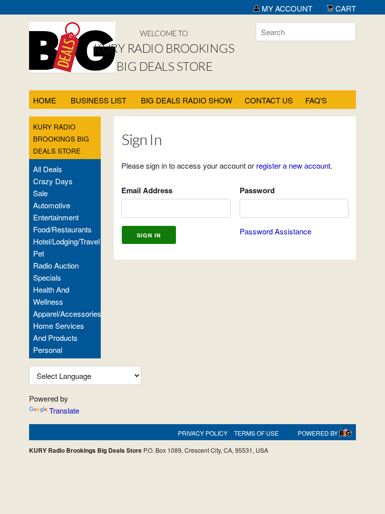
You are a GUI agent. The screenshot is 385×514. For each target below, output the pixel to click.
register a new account (293, 165)
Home (44, 100)
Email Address (146, 190)
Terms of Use (256, 433)
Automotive (51, 205)
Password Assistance (275, 231)
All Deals (47, 169)
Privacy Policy (203, 433)
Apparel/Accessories (67, 313)
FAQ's (316, 100)
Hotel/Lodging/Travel (66, 241)
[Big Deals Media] (345, 433)
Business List (98, 100)
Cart (344, 8)
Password (257, 190)
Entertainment (56, 217)
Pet (38, 253)
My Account (286, 8)
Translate (64, 410)
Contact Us (269, 100)
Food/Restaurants (62, 229)
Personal (47, 349)
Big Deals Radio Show (186, 100)
